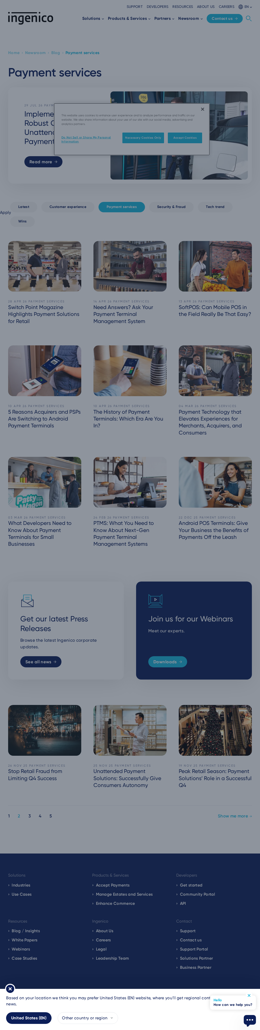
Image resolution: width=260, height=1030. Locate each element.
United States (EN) (28, 1018)
